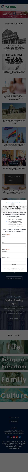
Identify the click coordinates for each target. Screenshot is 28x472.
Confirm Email (5, 257)
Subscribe (14, 264)
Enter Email (5, 251)
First (3, 236)
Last (3, 242)
